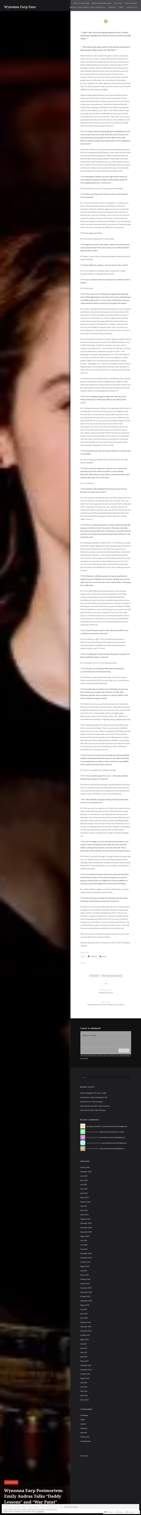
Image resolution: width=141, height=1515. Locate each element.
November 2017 (86, 1331)
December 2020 (86, 1223)
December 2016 (86, 1365)
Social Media (131, 3)
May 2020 (83, 1249)
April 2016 (84, 1395)
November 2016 (86, 1370)
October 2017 (85, 1335)
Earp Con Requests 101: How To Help (93, 1093)
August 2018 (84, 1305)
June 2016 (83, 1387)
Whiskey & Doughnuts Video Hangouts (87, 7)
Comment (124, 1050)
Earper (82, 1419)
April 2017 (84, 1357)
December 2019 (86, 1253)
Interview (83, 1432)
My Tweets (84, 1456)
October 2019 (85, 1262)
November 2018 (86, 1292)
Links (121, 7)
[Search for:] (105, 1077)
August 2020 (84, 1236)
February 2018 (85, 1322)
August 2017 (84, 1339)
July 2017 (83, 1344)
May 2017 (83, 1352)
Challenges (84, 1415)
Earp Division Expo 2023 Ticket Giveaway (95, 1106)
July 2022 (83, 1184)
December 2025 (86, 1172)
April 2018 (84, 1318)
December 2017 (86, 1327)
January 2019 (85, 1283)
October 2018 (85, 1296)
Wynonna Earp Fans (20, 7)
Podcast (112, 7)
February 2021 (85, 1219)
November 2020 (86, 1227)
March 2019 (84, 1275)
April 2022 (84, 1193)
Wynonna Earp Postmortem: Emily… (112, 1132)
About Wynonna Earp (102, 3)
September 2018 (86, 1301)
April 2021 (84, 1210)
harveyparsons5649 (93, 1126)
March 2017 (84, 1361)
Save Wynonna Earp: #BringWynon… (115, 1126)
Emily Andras (94, 976)
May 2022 (83, 1189)
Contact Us (131, 7)
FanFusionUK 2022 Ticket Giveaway (93, 1110)
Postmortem (11, 1482)
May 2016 (83, 1391)
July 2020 (83, 1240)
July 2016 (83, 1382)
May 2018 (83, 1314)
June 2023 (83, 1176)
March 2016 (84, 1400)
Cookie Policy (40, 1511)
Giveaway (83, 1428)
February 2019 (85, 1279)
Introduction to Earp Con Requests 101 (93, 1097)
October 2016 (85, 1374)
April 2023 (84, 1180)
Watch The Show (81, 3)
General (83, 1424)
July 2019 (83, 1271)
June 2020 (83, 1245)
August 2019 (84, 1266)
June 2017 (83, 1348)
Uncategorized (85, 1441)
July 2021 (83, 1206)
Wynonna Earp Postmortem (112, 976)
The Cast (118, 3)
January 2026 (85, 1167)
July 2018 (83, 1309)
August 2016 (84, 1378)
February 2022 (85, 1202)
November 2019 (86, 1258)
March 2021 (84, 1215)
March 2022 (84, 1197)
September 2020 (86, 1232)
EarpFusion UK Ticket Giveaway (91, 1102)
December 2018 (86, 1288)
